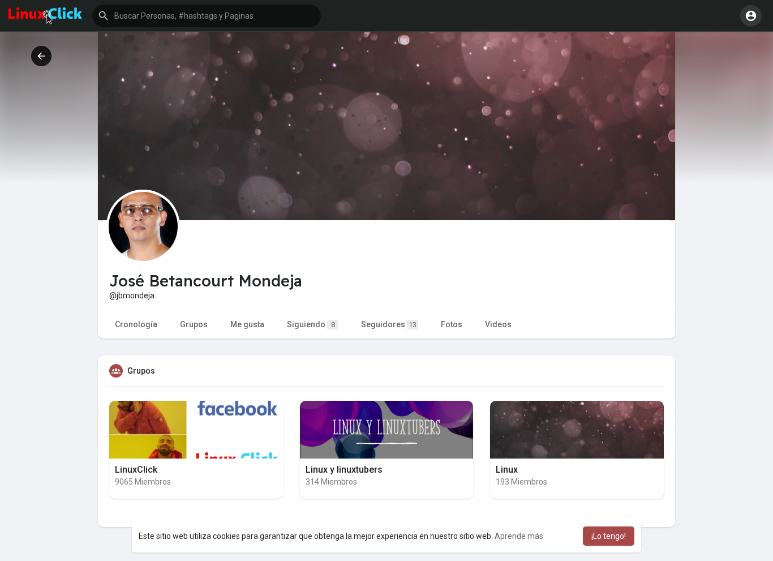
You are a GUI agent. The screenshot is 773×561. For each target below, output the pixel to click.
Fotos (451, 324)
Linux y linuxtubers (344, 469)
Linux (507, 469)
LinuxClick (136, 469)
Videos (498, 324)
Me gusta (247, 324)
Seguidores (388, 324)
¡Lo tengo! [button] (608, 536)
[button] (206, 16)
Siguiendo (311, 324)
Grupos (194, 324)
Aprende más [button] (519, 536)
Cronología (136, 324)
